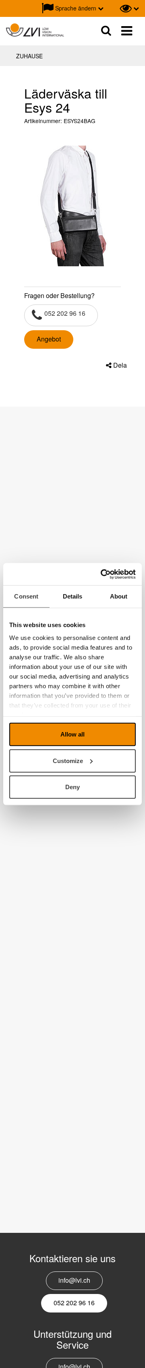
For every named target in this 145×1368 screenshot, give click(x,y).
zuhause (29, 56)
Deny (72, 787)
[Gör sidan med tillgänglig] (129, 8)
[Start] (35, 30)
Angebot (49, 339)
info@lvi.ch (74, 1280)
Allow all (72, 734)
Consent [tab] (26, 596)
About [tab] (119, 596)
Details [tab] (73, 596)
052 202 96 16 (64, 313)
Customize (68, 760)
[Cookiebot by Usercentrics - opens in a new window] (102, 574)
